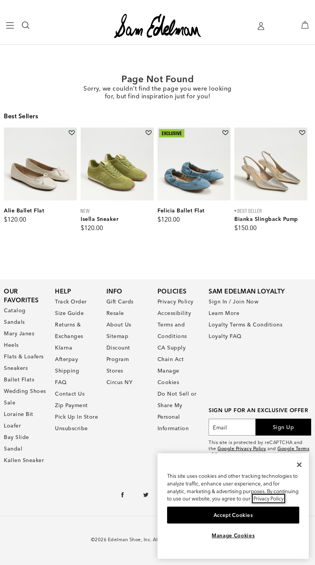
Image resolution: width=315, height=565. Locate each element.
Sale (9, 402)
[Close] (299, 464)
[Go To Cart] (305, 25)
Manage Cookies (233, 535)
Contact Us (70, 393)
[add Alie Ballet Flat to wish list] (71, 133)
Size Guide (69, 313)
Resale (115, 313)
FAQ (61, 382)
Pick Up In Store (76, 416)
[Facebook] (122, 496)
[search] (26, 28)
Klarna (63, 347)
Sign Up (283, 427)
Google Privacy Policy (241, 448)
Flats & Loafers (24, 356)
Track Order (71, 301)
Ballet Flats (19, 379)
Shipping (67, 370)
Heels (11, 344)
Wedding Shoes (25, 391)
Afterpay (66, 359)
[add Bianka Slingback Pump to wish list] (302, 133)
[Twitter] (146, 496)
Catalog (15, 310)
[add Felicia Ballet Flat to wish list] (225, 133)
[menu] (10, 28)
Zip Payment (71, 405)
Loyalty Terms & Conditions (245, 324)
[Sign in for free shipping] (261, 26)
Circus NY (119, 382)
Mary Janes (19, 333)
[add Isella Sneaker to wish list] (148, 133)
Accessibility (174, 313)
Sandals (14, 321)
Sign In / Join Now (234, 301)
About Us (118, 324)
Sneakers (16, 368)
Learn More (224, 313)
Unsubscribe (71, 428)
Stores (114, 370)
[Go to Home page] (157, 26)
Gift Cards (120, 301)
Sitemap (117, 336)
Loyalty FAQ (225, 336)
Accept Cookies (233, 515)
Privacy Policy (176, 301)
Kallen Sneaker (24, 460)
